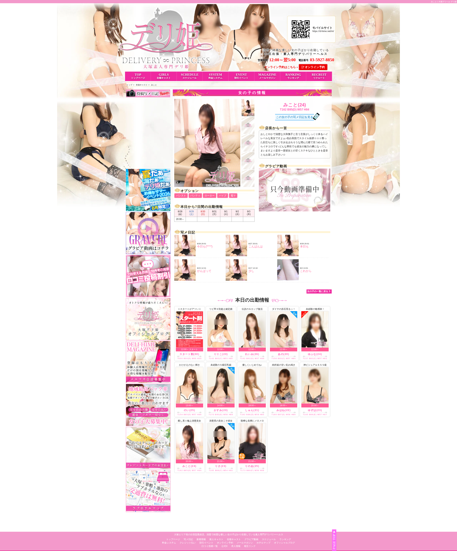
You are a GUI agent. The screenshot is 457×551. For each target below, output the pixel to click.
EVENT (241, 76)
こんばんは (255, 246)
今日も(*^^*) (204, 246)
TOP (138, 76)
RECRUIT (319, 76)
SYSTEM (215, 76)
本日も (304, 246)
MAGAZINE (267, 76)
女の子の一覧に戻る (317, 291)
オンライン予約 (315, 67)
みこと (154, 85)
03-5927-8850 (322, 59)
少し (251, 270)
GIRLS (164, 76)
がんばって (204, 270)
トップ (129, 85)
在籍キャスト (142, 85)
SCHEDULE (190, 76)
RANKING (293, 76)
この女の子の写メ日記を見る (294, 117)
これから (306, 270)
